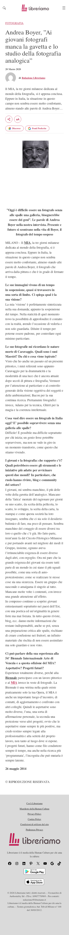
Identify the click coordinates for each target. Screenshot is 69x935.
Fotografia (14, 23)
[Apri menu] (63, 8)
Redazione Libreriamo (33, 78)
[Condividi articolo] (8, 119)
